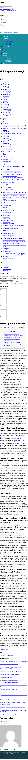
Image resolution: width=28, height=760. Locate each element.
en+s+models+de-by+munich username (13, 177)
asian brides (6, 138)
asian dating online (7, 140)
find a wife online (7, 187)
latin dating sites (7, 205)
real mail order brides (8, 233)
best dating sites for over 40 (10, 148)
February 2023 (6, 106)
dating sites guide (7, 161)
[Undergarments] (3, 320)
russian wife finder (7, 237)
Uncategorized (6, 256)
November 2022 (7, 111)
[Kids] (3, 298)
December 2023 (7, 89)
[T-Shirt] (3, 293)
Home (5, 35)
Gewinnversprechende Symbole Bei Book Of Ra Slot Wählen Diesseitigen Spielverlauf (13, 344)
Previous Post (6, 721)
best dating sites (7, 146)
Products (6, 40)
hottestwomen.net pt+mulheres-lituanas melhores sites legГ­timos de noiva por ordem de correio (15, 197)
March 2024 (6, 84)
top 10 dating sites (7, 250)
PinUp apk (5, 232)
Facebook (2, 655)
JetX (4, 202)
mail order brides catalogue (10, 214)
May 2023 (5, 101)
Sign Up (14, 10)
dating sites (5, 159)
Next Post (5, 723)
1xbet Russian (6, 136)
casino (4, 156)
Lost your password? (5, 9)
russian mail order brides (9, 235)
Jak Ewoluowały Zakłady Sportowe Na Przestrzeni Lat (9, 664)
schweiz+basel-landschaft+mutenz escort (13, 238)
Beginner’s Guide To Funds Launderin (6, 677)
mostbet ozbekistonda (8, 223)
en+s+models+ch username (10, 176)
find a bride (5, 184)
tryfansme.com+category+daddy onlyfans (13, 255)
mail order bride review (8, 210)
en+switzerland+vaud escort (10, 181)
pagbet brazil (6, 230)
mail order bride (7, 209)
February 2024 (6, 86)
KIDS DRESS (8, 43)
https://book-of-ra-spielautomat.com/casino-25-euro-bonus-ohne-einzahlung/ (12, 441)
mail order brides (7, 212)
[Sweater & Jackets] (3, 314)
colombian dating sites (8, 158)
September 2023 (7, 94)
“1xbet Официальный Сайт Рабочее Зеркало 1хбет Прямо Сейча (10, 699)
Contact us (6, 46)
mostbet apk (6, 217)
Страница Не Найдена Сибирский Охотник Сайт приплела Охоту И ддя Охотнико (12, 707)
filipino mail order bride (8, 182)
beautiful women (7, 143)
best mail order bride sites (9, 151)
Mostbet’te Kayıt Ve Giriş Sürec (5, 692)
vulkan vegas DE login (8, 258)
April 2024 (5, 83)
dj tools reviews (6, 169)
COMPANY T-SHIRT (10, 41)
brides (4, 154)
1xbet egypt (6, 131)
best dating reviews (8, 145)
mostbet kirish (6, 222)
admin (8, 327)
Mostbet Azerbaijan (8, 220)
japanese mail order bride (9, 200)
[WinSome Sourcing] (5, 14)
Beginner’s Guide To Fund (6, 280)
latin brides (5, 204)
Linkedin (11, 655)
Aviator (4, 141)
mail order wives (7, 215)
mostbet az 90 (6, 218)
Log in (4, 266)
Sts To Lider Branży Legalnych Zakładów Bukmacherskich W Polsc (11, 671)
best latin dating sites (8, 150)
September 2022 (7, 114)
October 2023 (6, 93)
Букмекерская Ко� (4, 281)
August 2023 (6, 96)
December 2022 (7, 109)
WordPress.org (6, 270)
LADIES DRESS (8, 45)
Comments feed (7, 269)
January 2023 (6, 107)
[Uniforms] (3, 304)
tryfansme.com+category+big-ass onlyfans (14, 253)
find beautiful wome (8, 189)
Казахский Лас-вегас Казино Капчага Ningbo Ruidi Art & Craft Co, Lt (10, 714)
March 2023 (6, 104)
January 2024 (6, 88)
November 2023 (7, 91)
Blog (4, 153)
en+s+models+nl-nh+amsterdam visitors (13, 179)
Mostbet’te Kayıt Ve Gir (6, 283)
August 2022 (6, 116)
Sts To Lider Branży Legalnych (7, 278)
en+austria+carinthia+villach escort (12, 171)
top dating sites (7, 251)
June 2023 (5, 99)
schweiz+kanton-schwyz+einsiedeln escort (14, 240)
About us (6, 36)
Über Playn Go (7, 340)
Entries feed (6, 267)
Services (6, 38)
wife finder (5, 260)
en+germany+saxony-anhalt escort (12, 172)
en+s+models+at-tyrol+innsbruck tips (12, 174)
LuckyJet (5, 207)
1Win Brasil (5, 123)
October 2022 (6, 112)
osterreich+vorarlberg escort (10, 228)
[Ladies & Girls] (3, 309)
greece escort (6, 191)
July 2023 (5, 97)
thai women (6, 248)
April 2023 (5, 102)
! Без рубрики (6, 122)
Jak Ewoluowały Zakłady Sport (7, 276)
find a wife (5, 186)
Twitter (7, 655)
